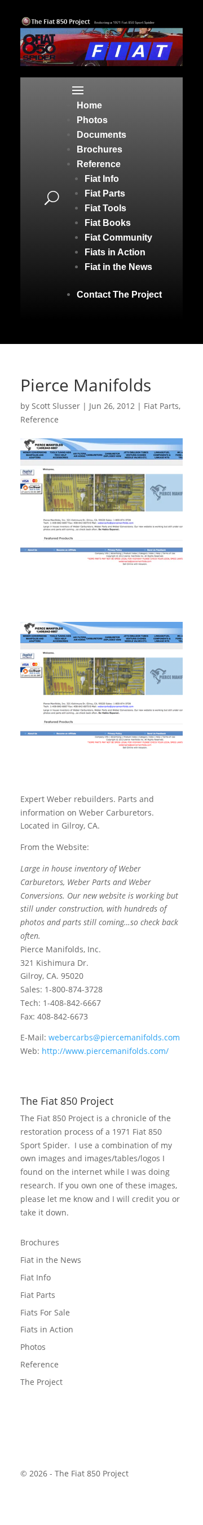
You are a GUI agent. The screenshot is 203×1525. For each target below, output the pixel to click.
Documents (101, 135)
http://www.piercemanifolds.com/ (105, 1050)
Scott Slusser (56, 405)
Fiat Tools (105, 208)
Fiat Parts (105, 193)
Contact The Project (119, 294)
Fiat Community (118, 237)
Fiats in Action (115, 252)
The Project (41, 1381)
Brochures (99, 149)
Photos (92, 120)
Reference (99, 164)
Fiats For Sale (45, 1312)
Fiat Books (108, 223)
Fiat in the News (118, 267)
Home (89, 105)
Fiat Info (102, 179)
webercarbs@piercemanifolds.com (114, 1037)
